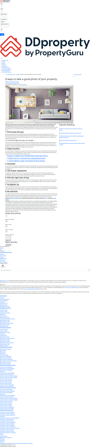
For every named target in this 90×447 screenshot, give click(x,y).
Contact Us (3, 258)
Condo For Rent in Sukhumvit (7, 397)
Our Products (3, 255)
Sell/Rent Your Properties (6, 437)
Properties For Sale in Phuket (6, 419)
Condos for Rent (4, 329)
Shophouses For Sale (5, 324)
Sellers (25, 84)
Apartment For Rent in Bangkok (7, 391)
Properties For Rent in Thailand (7, 423)
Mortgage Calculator (5, 306)
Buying (3, 61)
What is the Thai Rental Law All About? (68, 140)
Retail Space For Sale (4, 320)
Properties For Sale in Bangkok (7, 413)
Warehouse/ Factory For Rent (7, 342)
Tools (1, 434)
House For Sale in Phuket (6, 383)
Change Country (4, 263)
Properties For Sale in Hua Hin (7, 421)
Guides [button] (2, 21)
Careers (2, 257)
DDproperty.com (4, 280)
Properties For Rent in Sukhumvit (7, 426)
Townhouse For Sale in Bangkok (7, 373)
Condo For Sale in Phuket (6, 381)
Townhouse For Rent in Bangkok (7, 395)
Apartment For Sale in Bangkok (7, 368)
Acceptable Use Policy (5, 443)
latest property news (16, 198)
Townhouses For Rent (5, 332)
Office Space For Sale (5, 321)
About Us (2, 254)
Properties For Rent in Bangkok (7, 425)
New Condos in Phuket (5, 363)
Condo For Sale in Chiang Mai (7, 384)
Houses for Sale (3, 311)
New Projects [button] (4, 14)
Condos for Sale (3, 310)
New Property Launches (5, 349)
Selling (3, 63)
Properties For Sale (5, 308)
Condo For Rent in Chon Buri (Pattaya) (9, 398)
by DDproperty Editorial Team (12, 83)
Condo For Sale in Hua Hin (6, 379)
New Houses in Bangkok (5, 357)
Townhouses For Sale (5, 313)
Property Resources (4, 299)
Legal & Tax (4, 66)
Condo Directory (4, 303)
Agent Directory (3, 305)
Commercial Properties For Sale (7, 318)
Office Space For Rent (5, 341)
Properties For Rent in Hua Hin (7, 431)
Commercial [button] (3, 19)
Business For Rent (4, 345)
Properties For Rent (5, 327)
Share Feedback (3, 262)
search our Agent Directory (72, 287)
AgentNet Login (3, 436)
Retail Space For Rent (5, 339)
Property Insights (6, 70)
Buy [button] (2, 3)
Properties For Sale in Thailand (7, 412)
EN (1, 29)
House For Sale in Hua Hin (6, 380)
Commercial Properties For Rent (7, 338)
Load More (8, 244)
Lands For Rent (3, 335)
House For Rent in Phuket (6, 405)
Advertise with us (5, 24)
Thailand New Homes (6, 347)
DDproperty (3, 296)
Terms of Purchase (28, 443)
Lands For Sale (3, 315)
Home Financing (5, 67)
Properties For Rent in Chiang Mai (8, 432)
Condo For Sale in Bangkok (6, 367)
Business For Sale (4, 326)
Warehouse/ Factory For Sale (6, 323)
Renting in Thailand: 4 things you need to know (70, 133)
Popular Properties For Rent (8, 387)
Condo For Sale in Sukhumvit (6, 374)
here (45, 198)
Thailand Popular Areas (6, 410)
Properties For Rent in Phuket (7, 429)
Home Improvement (6, 69)
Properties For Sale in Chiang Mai (7, 422)
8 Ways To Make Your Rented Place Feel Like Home (27, 155)
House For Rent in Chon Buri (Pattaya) (8, 400)
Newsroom (2, 260)
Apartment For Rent (4, 336)
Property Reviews (4, 355)
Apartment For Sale (4, 317)
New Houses (3, 352)
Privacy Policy (21, 443)
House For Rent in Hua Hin (6, 402)
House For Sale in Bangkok (6, 370)
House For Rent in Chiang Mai (7, 408)
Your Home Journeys (6, 72)
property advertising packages (31, 289)
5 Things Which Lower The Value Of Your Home (26, 161)
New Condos (3, 350)
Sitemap (2, 442)
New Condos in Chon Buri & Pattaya (8, 360)
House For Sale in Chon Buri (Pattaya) (8, 377)
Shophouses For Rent (5, 344)
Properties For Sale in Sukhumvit (7, 415)
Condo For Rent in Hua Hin (6, 401)
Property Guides (11, 74)
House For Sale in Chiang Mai (6, 386)
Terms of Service (14, 443)
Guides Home (5, 60)
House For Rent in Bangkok (6, 392)
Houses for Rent (4, 331)
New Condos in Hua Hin (5, 362)
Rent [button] (2, 9)
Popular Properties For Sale (7, 365)
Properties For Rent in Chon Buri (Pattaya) (9, 428)
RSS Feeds (2, 439)
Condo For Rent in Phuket (6, 404)
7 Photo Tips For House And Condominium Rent (26, 158)
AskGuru (2, 297)
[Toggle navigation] (1, 58)
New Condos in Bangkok (5, 356)
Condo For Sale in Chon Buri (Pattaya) (8, 376)
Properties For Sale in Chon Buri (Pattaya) (9, 418)
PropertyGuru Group (6, 252)
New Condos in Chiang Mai (6, 359)
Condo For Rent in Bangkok (6, 389)
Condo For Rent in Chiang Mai (7, 407)
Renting (4, 64)
